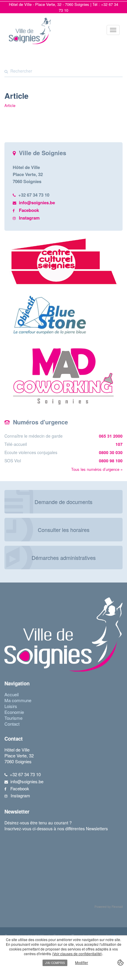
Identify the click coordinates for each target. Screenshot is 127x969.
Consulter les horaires (63, 529)
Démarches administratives (64, 557)
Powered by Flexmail (109, 907)
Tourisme (13, 718)
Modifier (81, 962)
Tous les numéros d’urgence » (97, 469)
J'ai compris (55, 963)
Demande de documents (63, 502)
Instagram (29, 218)
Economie (14, 712)
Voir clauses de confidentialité (77, 953)
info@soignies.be (37, 202)
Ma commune (17, 700)
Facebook (29, 210)
